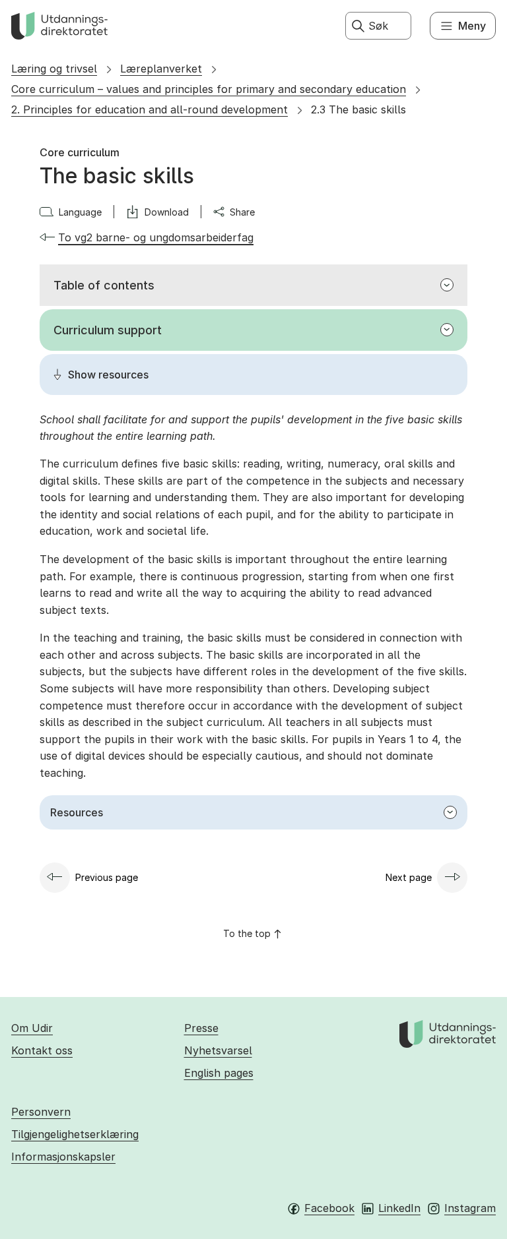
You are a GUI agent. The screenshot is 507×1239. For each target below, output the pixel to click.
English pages (219, 1072)
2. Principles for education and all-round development (149, 109)
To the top (247, 933)
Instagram (470, 1208)
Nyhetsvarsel (218, 1050)
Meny (472, 25)
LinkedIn (399, 1208)
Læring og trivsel (54, 68)
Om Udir (32, 1028)
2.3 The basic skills (358, 109)
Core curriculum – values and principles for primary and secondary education (208, 89)
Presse (201, 1028)
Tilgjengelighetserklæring (75, 1134)
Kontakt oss (42, 1050)
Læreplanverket (161, 68)
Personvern (41, 1111)
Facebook (329, 1208)
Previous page (106, 877)
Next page (409, 877)
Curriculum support (107, 330)
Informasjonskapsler (63, 1156)
